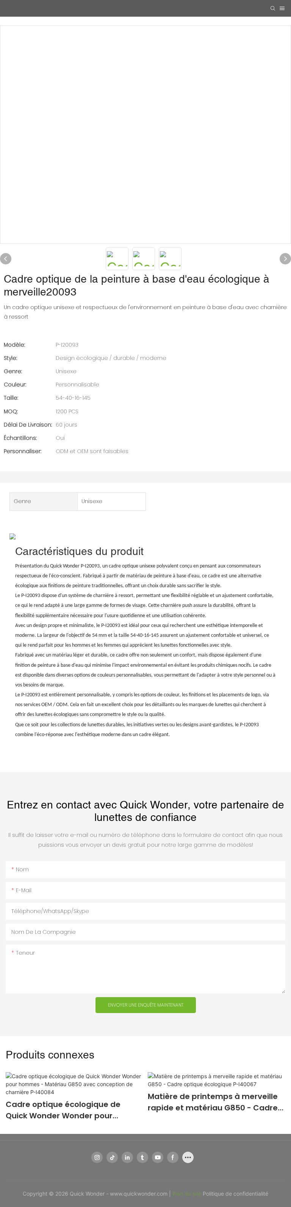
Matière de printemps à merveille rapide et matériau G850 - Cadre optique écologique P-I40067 (213, 1102)
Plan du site (187, 1193)
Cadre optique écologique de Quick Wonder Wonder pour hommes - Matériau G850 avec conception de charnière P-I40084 (72, 1110)
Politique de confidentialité (235, 1193)
